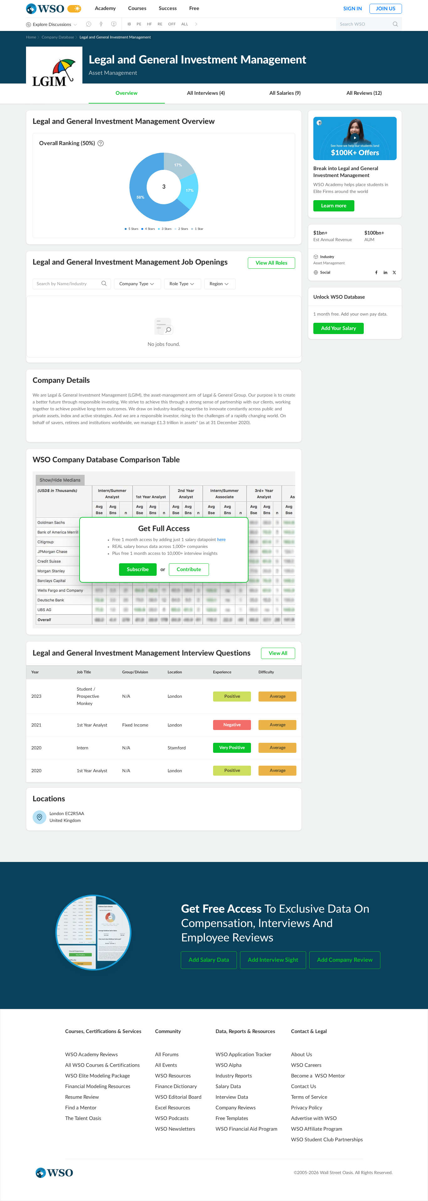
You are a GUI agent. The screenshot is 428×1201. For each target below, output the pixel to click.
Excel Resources (172, 1107)
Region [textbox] (216, 284)
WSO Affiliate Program (316, 1129)
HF (149, 24)
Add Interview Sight (273, 960)
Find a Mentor (81, 1107)
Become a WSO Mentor (318, 1075)
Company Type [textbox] (133, 284)
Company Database (58, 37)
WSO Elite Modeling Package (97, 1075)
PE (139, 24)
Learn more (334, 205)
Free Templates (232, 1118)
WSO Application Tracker (243, 1054)
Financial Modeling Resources (97, 1086)
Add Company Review (345, 960)
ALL (184, 24)
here (221, 540)
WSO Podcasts (172, 1118)
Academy (105, 8)
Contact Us (303, 1086)
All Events (166, 1065)
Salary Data (228, 1086)
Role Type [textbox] (179, 284)
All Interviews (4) (206, 93)
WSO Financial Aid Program (246, 1129)
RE (160, 24)
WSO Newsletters (175, 1129)
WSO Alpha (229, 1065)
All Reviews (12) (364, 93)
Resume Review (82, 1097)
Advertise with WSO (314, 1118)
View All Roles (271, 263)
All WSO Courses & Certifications (102, 1065)
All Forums (167, 1054)
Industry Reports (234, 1075)
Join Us (385, 8)
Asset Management (329, 263)
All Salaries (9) (284, 93)
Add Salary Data (209, 960)
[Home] (45, 8)
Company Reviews (236, 1107)
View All (278, 653)
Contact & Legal (309, 1031)
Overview (127, 93)
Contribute (189, 569)
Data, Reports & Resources (245, 1031)
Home (31, 37)
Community (168, 1031)
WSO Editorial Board (178, 1097)
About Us (301, 1054)
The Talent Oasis (83, 1118)
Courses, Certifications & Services (103, 1031)
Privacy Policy (306, 1107)
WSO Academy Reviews (91, 1054)
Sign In (352, 8)
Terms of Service (309, 1097)
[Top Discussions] (101, 24)
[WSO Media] (113, 24)
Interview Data (232, 1097)
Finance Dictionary (176, 1086)
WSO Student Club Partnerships (327, 1139)
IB (129, 24)
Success (168, 8)
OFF (172, 24)
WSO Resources (173, 1075)
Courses (137, 8)
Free (194, 8)
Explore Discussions (52, 25)
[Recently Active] (88, 24)
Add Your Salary (338, 328)
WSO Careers (306, 1065)
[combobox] (137, 284)
